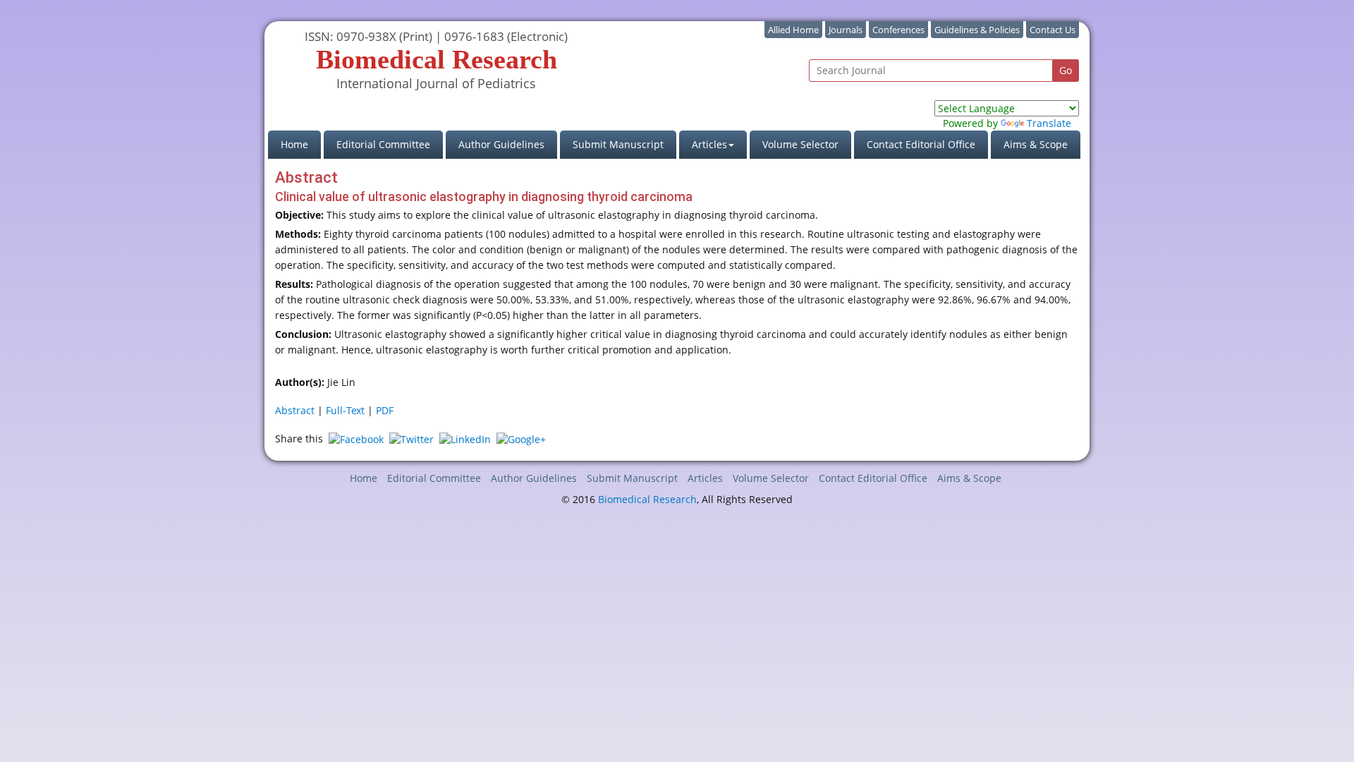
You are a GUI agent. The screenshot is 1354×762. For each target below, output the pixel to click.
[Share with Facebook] (356, 438)
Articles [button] (709, 144)
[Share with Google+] (521, 438)
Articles (705, 478)
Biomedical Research (647, 499)
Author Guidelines (501, 144)
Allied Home (793, 29)
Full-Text (345, 410)
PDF (385, 410)
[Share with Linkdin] (465, 438)
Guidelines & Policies (977, 29)
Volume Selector (800, 144)
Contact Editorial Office (921, 144)
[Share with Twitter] (411, 438)
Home (301, 144)
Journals (845, 29)
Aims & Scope (1036, 144)
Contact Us (1052, 29)
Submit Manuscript (618, 144)
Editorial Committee (383, 144)
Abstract (295, 410)
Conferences (898, 29)
